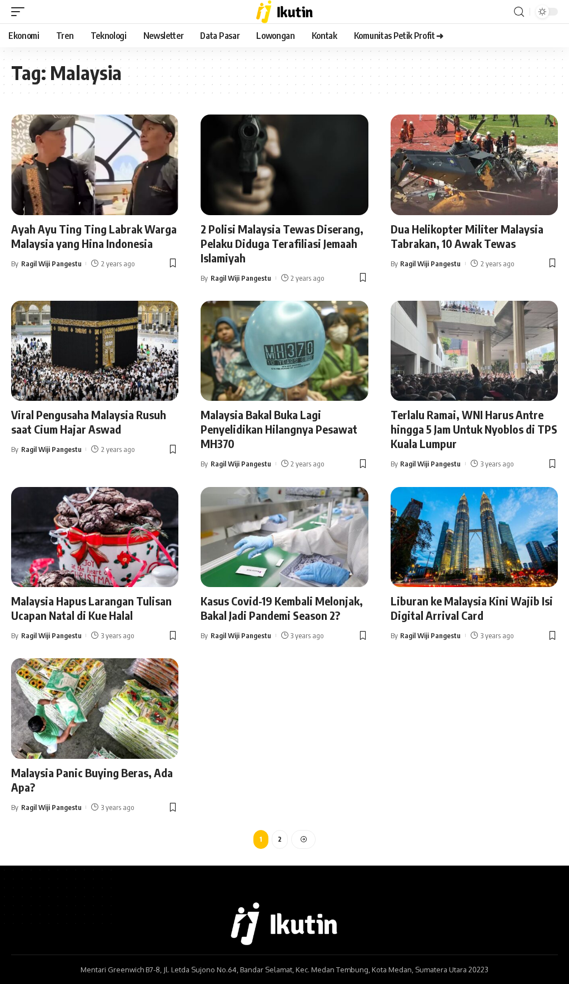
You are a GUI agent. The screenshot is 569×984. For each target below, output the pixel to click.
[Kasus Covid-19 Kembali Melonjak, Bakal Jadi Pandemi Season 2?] (284, 537)
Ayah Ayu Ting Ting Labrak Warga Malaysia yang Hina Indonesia (94, 236)
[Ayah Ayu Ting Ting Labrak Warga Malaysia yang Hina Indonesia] (94, 165)
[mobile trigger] (20, 11)
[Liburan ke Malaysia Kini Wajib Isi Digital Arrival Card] (474, 537)
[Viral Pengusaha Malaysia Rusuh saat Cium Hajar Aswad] (94, 351)
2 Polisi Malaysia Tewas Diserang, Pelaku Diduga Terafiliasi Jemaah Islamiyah (282, 243)
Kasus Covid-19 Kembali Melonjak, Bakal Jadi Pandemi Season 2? (282, 608)
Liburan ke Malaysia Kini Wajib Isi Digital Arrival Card (472, 608)
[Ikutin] (285, 11)
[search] (519, 12)
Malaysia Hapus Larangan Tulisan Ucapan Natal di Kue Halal (91, 608)
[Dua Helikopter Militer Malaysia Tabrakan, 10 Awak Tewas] (474, 165)
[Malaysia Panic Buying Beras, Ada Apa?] (94, 708)
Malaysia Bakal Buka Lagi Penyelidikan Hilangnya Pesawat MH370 (279, 428)
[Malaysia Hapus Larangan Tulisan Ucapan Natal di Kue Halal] (94, 537)
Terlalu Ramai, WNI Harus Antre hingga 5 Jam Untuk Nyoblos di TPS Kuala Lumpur (474, 428)
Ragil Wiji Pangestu (51, 263)
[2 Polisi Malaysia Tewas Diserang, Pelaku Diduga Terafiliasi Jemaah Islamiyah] (284, 165)
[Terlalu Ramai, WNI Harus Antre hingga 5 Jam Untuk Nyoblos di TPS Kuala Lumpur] (474, 351)
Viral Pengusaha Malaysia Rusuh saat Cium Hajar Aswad (88, 421)
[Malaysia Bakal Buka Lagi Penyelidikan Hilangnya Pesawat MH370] (284, 351)
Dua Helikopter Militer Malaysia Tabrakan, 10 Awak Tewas (467, 236)
